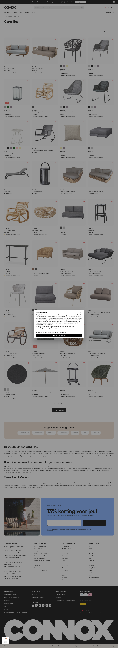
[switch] (5, 642)
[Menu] (8, 638)
